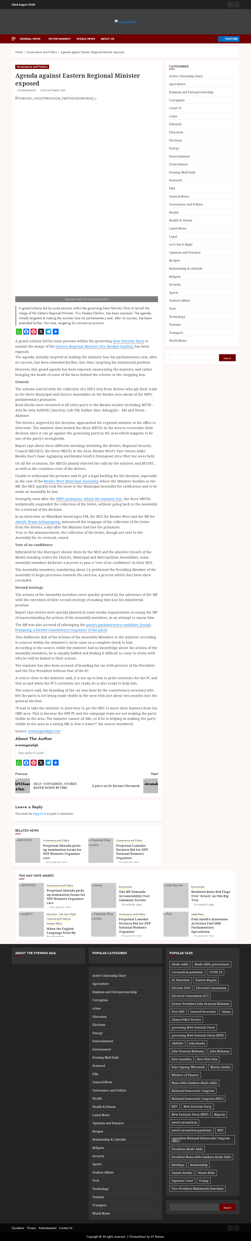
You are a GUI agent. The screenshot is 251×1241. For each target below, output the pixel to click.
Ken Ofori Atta (207, 1059)
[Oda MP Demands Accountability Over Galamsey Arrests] (103, 895)
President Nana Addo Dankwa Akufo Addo (201, 1157)
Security (175, 284)
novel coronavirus (184, 1122)
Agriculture (177, 84)
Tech (172, 309)
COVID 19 (215, 972)
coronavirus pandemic (187, 972)
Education (176, 132)
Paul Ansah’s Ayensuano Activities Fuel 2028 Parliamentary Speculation (209, 925)
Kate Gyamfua (181, 1059)
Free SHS (178, 1012)
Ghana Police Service (186, 1020)
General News (30, 39)
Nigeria (219, 1114)
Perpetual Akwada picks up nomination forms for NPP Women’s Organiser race (62, 852)
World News (85, 39)
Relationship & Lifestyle (185, 268)
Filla (172, 188)
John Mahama (219, 1051)
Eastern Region (206, 980)
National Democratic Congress (193, 1091)
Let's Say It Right (181, 244)
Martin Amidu (220, 1067)
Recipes (174, 260)
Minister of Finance (185, 1075)
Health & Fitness (180, 220)
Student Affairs (179, 300)
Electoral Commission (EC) (190, 996)
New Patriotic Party (128, 341)
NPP (220, 1130)
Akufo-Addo (180, 964)
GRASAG (177, 1043)
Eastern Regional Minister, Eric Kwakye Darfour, (95, 346)
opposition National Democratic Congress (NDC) (201, 1139)
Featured (175, 180)
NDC (175, 1107)
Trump (204, 1181)
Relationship (199, 1165)
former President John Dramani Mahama (200, 1004)
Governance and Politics (32, 67)
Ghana (226, 1012)
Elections (175, 140)
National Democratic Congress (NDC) (197, 1099)
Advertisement (47, 1228)
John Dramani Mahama (188, 1051)
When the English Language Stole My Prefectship (61, 933)
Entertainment (60, 39)
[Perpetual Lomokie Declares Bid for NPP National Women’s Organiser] (100, 850)
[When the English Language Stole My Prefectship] (31, 924)
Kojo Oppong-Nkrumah (188, 1067)
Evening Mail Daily (182, 172)
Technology (177, 316)
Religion (175, 276)
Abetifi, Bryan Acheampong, (38, 522)
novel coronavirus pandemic (192, 1130)
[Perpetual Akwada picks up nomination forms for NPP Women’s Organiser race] (27, 850)
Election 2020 (181, 988)
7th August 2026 (131, 905)
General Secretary (203, 1012)
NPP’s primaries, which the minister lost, (89, 499)
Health (174, 212)
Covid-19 (175, 108)
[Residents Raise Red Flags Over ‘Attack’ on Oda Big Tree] (176, 895)
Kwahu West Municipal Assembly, (71, 481)
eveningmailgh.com (44, 731)
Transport (176, 333)
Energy (174, 148)
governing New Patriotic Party (193, 1027)
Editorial (175, 124)
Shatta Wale (206, 1173)
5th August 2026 (129, 862)
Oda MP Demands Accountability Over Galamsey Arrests (134, 896)
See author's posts (31, 753)
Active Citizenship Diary (186, 76)
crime (173, 116)
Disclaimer (18, 1228)
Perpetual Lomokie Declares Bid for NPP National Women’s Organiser (132, 852)
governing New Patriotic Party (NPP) (198, 1035)
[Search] (213, 38)
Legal (173, 236)
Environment (178, 164)
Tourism (175, 325)
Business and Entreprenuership (191, 92)
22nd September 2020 (52, 90)
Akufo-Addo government (211, 964)
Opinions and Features (184, 252)
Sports (173, 293)
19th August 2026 (56, 862)
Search (227, 358)
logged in (39, 814)
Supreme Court (182, 1181)
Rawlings (178, 1165)
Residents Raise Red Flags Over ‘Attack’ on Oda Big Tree (210, 896)
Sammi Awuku (182, 1173)
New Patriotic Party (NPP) (190, 1114)
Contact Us (65, 1228)
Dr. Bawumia (181, 980)
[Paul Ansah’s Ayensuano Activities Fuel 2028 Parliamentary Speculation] (176, 924)
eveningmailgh (27, 90)
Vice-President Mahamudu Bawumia (197, 1189)
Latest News (177, 228)
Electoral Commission (211, 988)
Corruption (177, 100)
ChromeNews (137, 1237)
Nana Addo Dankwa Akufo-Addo (194, 1083)
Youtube (231, 39)
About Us (107, 39)
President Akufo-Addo (187, 1149)
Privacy (31, 1228)
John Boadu (197, 1043)
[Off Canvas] (14, 38)
